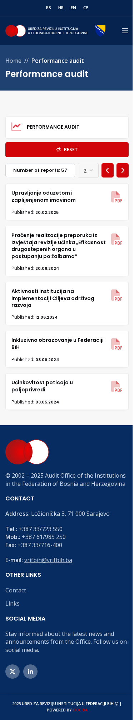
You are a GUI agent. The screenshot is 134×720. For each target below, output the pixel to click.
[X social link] (12, 671)
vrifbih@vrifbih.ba (48, 560)
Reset (70, 149)
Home (13, 61)
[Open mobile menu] (125, 31)
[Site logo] (55, 30)
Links (12, 603)
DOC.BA (80, 710)
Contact (15, 590)
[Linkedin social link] (30, 671)
